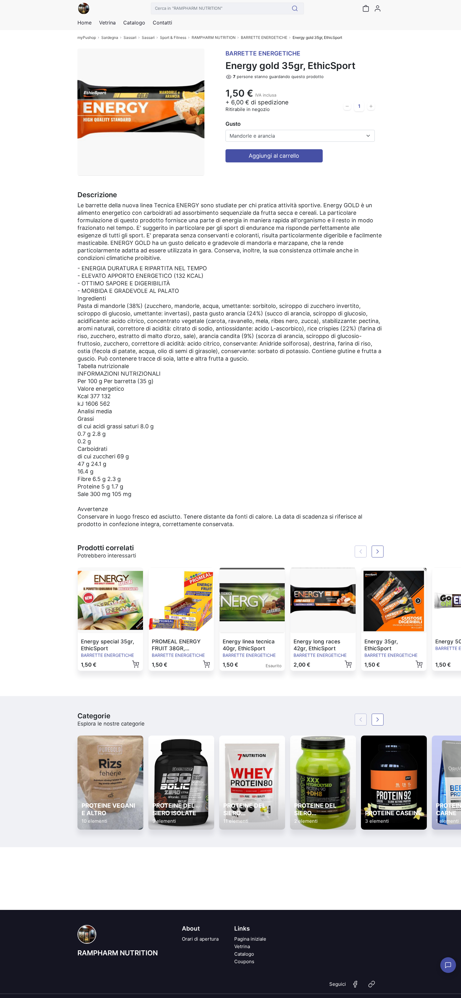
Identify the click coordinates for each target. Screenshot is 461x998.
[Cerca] (295, 8)
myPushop (86, 37)
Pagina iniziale (250, 939)
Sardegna (109, 37)
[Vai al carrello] (366, 8)
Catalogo (134, 22)
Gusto (233, 124)
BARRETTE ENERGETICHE (264, 37)
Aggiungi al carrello (274, 155)
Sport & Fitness (173, 37)
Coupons (244, 961)
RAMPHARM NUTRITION (214, 37)
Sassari (130, 37)
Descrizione (97, 195)
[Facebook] (355, 987)
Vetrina (242, 946)
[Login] (378, 8)
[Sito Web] (371, 987)
